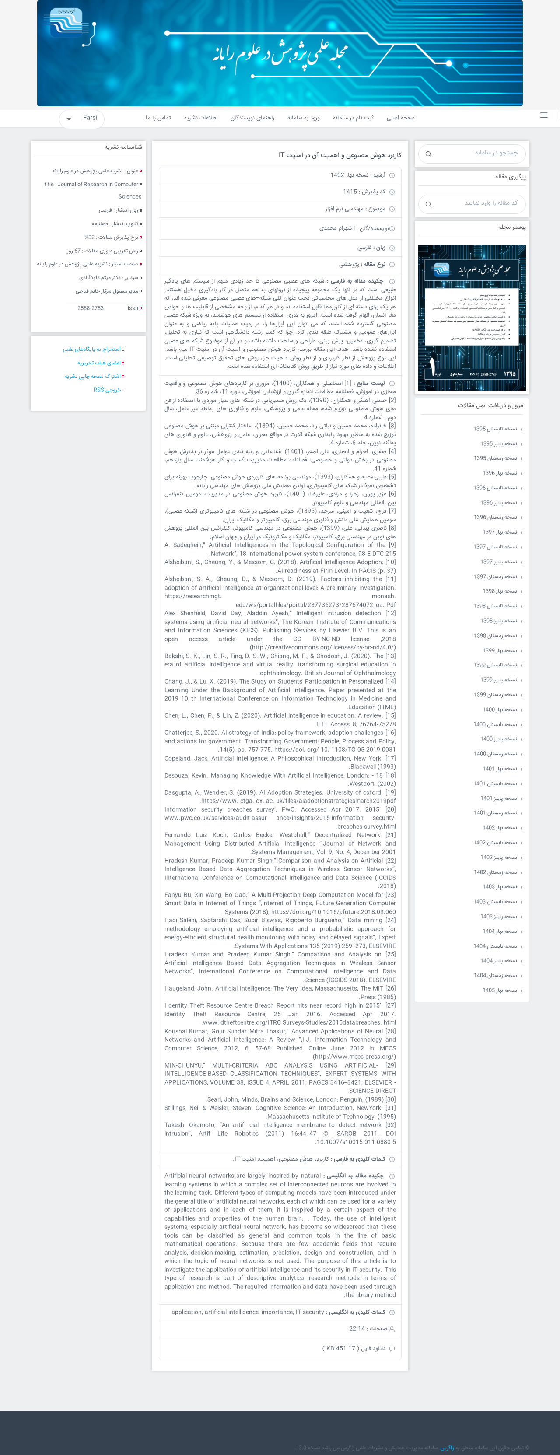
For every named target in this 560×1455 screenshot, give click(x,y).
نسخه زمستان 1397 (495, 577)
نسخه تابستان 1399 (495, 665)
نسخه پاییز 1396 (498, 503)
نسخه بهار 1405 (500, 991)
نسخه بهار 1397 (500, 532)
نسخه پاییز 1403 (498, 917)
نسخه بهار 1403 (500, 887)
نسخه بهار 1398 (500, 591)
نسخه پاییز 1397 (498, 562)
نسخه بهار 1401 (500, 769)
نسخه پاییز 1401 (498, 799)
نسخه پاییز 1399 (498, 680)
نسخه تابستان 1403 (495, 902)
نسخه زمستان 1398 (495, 636)
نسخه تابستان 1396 (495, 488)
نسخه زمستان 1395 (495, 458)
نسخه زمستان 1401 (495, 813)
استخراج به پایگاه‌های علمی (92, 349)
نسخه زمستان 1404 (495, 976)
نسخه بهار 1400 (500, 710)
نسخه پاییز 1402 (498, 858)
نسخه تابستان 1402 (495, 843)
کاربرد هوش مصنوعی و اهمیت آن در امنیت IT (340, 155)
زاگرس (447, 1448)
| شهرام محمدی (337, 228)
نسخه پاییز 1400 (498, 739)
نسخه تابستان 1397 (495, 547)
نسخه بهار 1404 (500, 932)
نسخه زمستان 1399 (495, 695)
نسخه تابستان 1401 (495, 784)
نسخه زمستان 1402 (495, 873)
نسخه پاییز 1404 (498, 961)
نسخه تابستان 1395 (495, 429)
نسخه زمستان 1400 (495, 754)
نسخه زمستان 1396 (495, 517)
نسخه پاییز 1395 (498, 444)
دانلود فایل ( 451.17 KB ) (353, 1348)
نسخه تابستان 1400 (495, 725)
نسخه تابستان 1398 (495, 606)
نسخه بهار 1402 (500, 828)
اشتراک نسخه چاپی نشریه (93, 377)
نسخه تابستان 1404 (495, 946)
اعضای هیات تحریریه (99, 363)
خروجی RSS (107, 390)
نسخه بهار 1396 (500, 473)
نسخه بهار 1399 (500, 651)
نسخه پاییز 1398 (498, 621)
